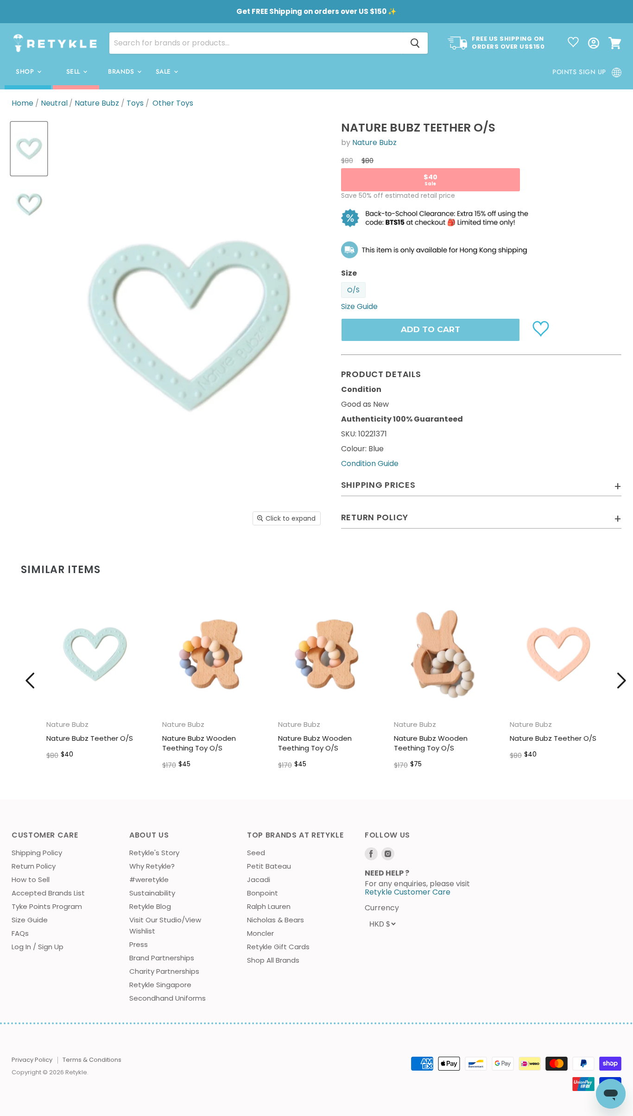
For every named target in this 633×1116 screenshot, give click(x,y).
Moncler (260, 933)
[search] (256, 43)
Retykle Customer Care (407, 892)
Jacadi (258, 879)
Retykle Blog (150, 906)
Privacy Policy (32, 1059)
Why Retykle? (152, 866)
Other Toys (172, 103)
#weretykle (149, 879)
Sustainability (152, 893)
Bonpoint (262, 893)
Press (138, 944)
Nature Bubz (97, 103)
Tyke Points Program (47, 906)
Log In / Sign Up (37, 947)
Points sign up (579, 71)
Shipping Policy (37, 852)
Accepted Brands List (48, 893)
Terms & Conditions (92, 1059)
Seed (256, 852)
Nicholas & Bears (275, 920)
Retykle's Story (154, 852)
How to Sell (31, 879)
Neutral (54, 103)
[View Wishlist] (573, 43)
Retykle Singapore (160, 985)
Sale (164, 71)
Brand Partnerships (161, 958)
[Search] (415, 43)
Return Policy (34, 866)
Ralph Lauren (269, 906)
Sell (74, 71)
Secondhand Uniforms (167, 998)
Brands (122, 71)
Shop (26, 71)
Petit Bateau (269, 866)
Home (22, 103)
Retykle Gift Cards (278, 947)
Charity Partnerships (164, 971)
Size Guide (30, 920)
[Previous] (30, 680)
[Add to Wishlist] (541, 328)
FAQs (20, 933)
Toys (135, 103)
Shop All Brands (273, 960)
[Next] (621, 680)
